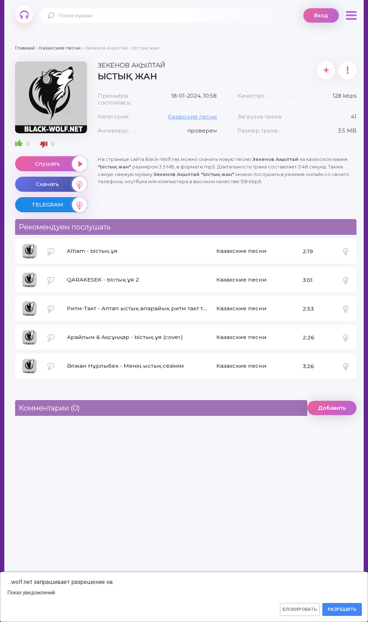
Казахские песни (192, 116)
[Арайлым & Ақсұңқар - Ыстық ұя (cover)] (345, 337)
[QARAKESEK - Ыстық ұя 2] (345, 280)
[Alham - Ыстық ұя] (345, 251)
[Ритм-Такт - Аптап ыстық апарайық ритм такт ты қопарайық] (345, 308)
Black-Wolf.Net (24, 14)
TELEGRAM (47, 204)
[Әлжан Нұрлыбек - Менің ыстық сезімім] (345, 366)
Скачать (47, 184)
